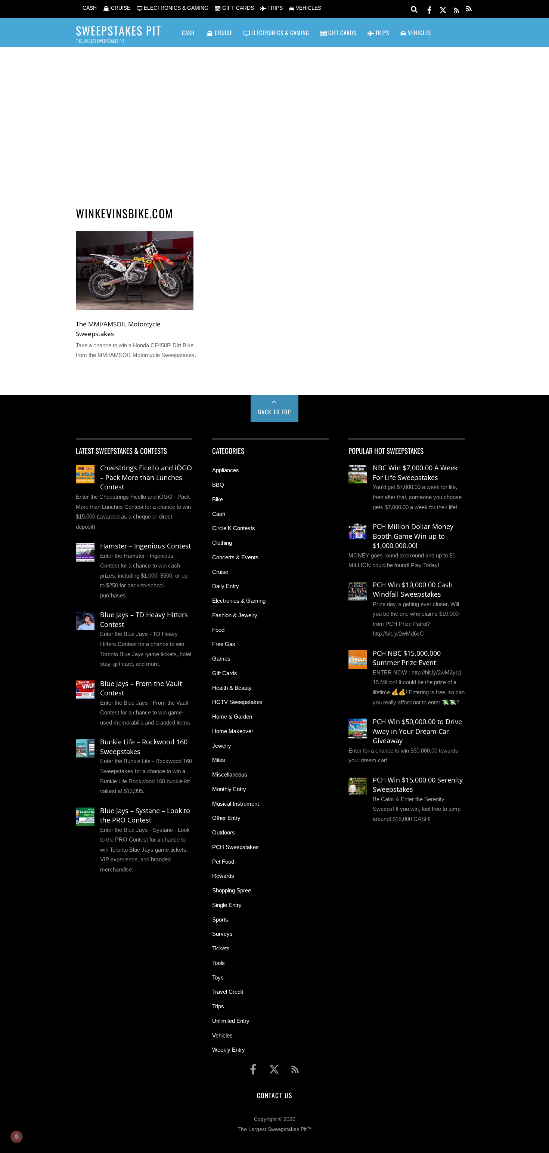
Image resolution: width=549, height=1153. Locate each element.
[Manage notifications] (16, 1137)
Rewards (223, 876)
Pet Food (223, 861)
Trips (218, 1006)
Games (221, 658)
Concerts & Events (235, 557)
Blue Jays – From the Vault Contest (141, 688)
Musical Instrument (235, 803)
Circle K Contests (233, 528)
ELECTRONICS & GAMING (175, 8)
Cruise (220, 572)
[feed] (456, 9)
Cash (218, 514)
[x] (443, 9)
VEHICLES (307, 8)
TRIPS (274, 8)
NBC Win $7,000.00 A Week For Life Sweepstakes (415, 472)
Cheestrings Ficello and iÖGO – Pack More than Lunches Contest (146, 477)
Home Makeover (232, 731)
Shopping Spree (231, 890)
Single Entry (227, 905)
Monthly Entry (229, 789)
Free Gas (223, 644)
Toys (218, 977)
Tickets (221, 948)
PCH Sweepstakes (235, 847)
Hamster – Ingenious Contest (145, 545)
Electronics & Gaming (239, 600)
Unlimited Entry (230, 1021)
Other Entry (226, 818)
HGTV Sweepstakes (237, 702)
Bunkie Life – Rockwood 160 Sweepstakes (143, 746)
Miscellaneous (229, 774)
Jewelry (221, 745)
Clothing (222, 542)
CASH (89, 8)
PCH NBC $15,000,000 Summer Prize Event (407, 658)
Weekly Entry (228, 1049)
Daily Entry (225, 586)
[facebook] (429, 9)
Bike (217, 499)
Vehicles (222, 1035)
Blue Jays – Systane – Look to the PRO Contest (145, 815)
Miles (218, 760)
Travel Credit (227, 991)
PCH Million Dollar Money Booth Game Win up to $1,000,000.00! (413, 536)
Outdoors (223, 832)
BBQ (218, 485)
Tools (218, 963)
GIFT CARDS (237, 8)
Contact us (274, 1095)
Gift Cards (224, 673)
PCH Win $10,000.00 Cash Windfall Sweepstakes (413, 589)
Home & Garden (232, 716)
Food (218, 630)
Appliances (225, 470)
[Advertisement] (274, 116)
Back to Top (274, 412)
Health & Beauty (232, 688)
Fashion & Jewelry (234, 615)
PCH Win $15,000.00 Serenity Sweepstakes (418, 784)
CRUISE (119, 8)
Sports (220, 919)
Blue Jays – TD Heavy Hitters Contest (144, 619)
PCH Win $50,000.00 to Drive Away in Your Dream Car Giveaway (417, 731)
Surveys (222, 934)
